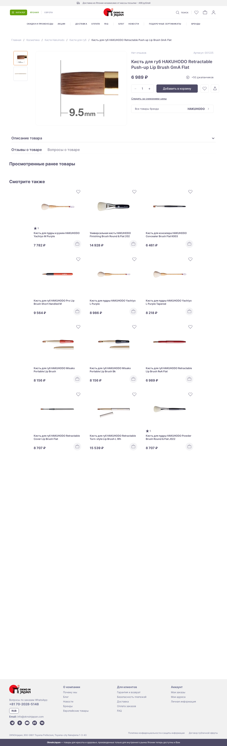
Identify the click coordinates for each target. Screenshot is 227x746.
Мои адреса (178, 696)
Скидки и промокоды (40, 24)
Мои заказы (178, 692)
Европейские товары (76, 710)
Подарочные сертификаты (165, 24)
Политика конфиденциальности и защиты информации (156, 733)
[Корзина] (205, 12)
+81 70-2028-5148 (24, 704)
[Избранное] (196, 12)
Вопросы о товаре (64, 150)
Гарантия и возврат (128, 692)
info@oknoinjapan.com (30, 716)
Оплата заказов (126, 706)
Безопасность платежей (131, 696)
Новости (133, 24)
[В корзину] (77, 244)
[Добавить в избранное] (205, 88)
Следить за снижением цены (149, 98)
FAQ (106, 24)
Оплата (95, 24)
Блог (121, 24)
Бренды (195, 24)
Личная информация (183, 701)
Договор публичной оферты (203, 733)
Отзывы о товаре (26, 150)
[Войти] (213, 12)
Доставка (81, 24)
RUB (14, 710)
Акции (61, 24)
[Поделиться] (215, 88)
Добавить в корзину (177, 88)
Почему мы (70, 692)
